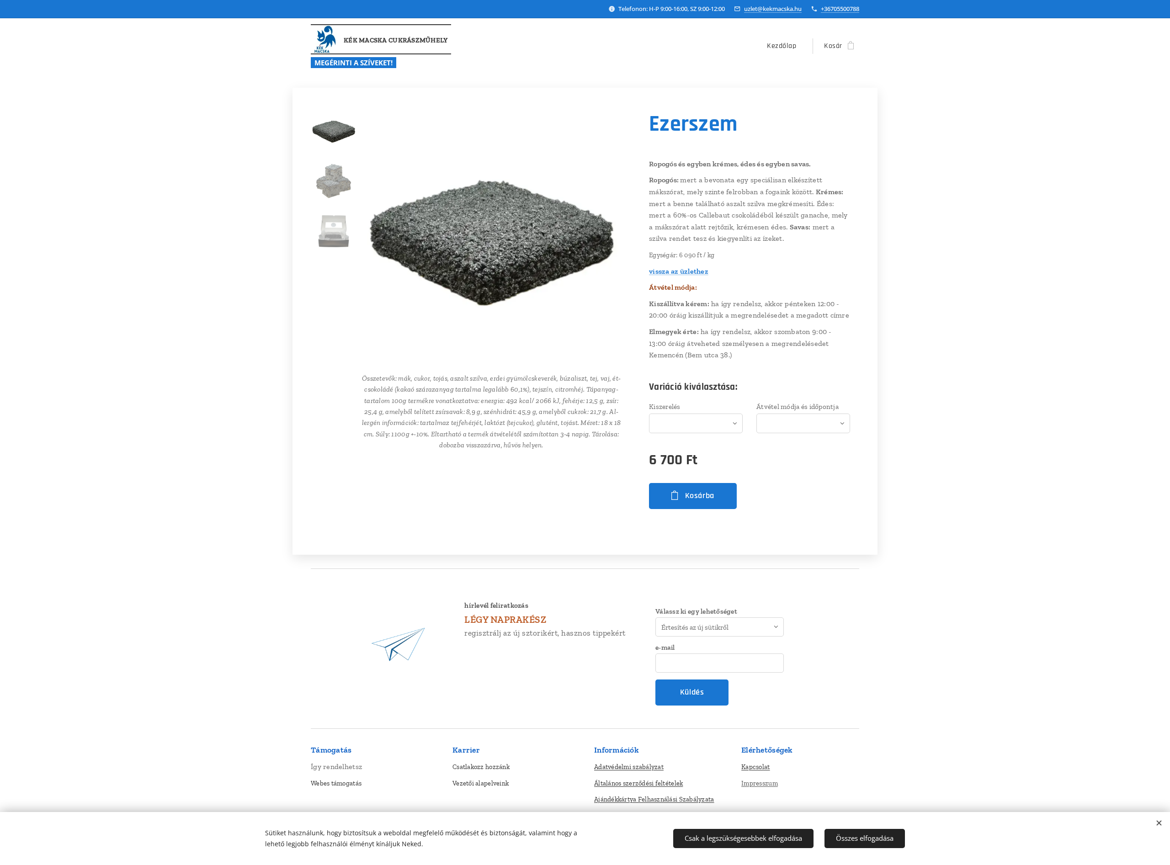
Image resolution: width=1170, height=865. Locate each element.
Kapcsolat (755, 767)
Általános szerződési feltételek (638, 783)
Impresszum (759, 783)
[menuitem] (784, 46)
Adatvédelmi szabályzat (629, 767)
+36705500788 (840, 9)
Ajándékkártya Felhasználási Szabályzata (654, 799)
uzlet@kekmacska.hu (773, 9)
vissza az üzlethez (678, 271)
